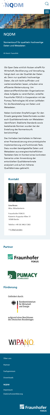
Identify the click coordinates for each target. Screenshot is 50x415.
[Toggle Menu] (47, 12)
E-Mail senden (16, 230)
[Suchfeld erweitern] (47, 3)
